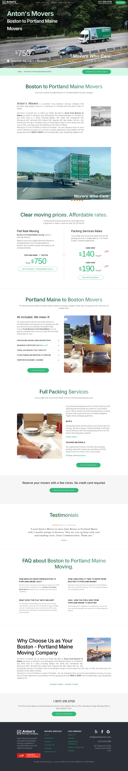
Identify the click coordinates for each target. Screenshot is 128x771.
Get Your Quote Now (88, 465)
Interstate (48, 738)
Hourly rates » (72, 437)
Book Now (120, 2)
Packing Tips (49, 745)
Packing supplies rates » (76, 455)
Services (45, 2)
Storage (48, 748)
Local (46, 735)
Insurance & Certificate (73, 743)
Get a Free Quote (38, 370)
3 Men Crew (90, 263)
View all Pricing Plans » (90, 277)
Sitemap (71, 751)
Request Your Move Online (96, 72)
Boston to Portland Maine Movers (37, 72)
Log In (72, 2)
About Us (62, 2)
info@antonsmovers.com (105, 3)
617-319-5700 (105, 2)
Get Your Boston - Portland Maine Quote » (37, 269)
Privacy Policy (50, 752)
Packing (47, 741)
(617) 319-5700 (104, 741)
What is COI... (44, 345)
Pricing (54, 2)
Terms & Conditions (76, 747)
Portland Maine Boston (32, 255)
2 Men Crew (90, 248)
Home (37, 2)
